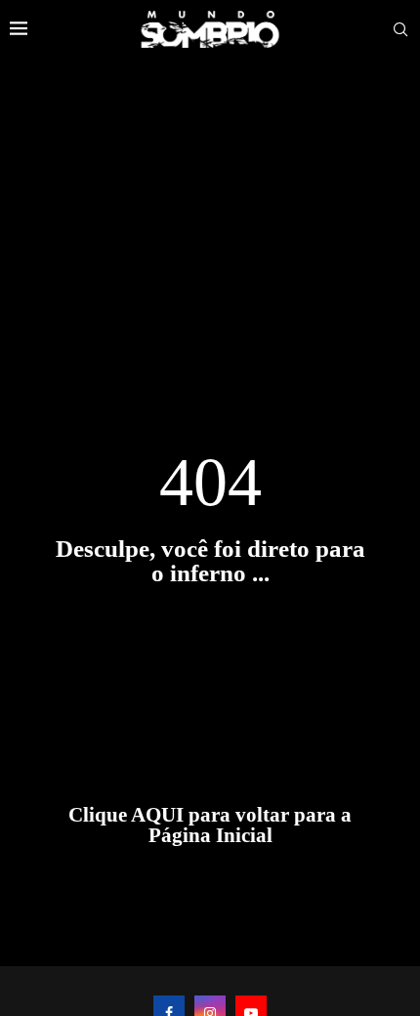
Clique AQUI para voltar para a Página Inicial (210, 825)
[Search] (400, 29)
